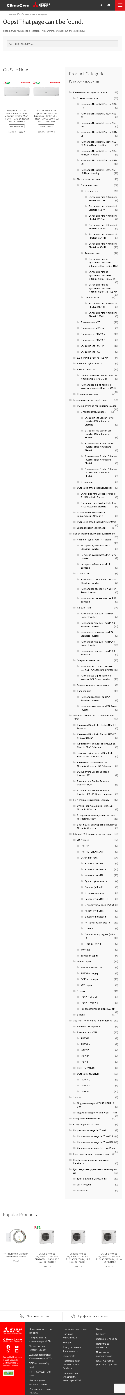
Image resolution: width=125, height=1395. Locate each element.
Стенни (89, 928)
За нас (99, 1329)
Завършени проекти (106, 1339)
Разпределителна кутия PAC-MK (98, 1008)
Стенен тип (83, 573)
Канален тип (84, 607)
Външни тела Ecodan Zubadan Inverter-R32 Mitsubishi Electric (101, 472)
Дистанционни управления (92, 1178)
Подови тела (92, 297)
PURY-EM (85, 1044)
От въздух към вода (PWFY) (99, 904)
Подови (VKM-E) (93, 943)
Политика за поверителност (104, 1354)
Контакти (101, 1334)
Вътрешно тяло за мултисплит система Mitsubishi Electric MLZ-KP (103, 288)
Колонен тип (84, 690)
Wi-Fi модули (84, 1184)
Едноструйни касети (96, 881)
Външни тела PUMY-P (92, 345)
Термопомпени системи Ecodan (90, 400)
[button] (120, 5)
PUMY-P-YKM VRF (89, 1002)
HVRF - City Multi (86, 1067)
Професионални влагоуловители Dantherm (71, 1364)
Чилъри (77, 1097)
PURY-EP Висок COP (91, 967)
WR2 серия (86, 985)
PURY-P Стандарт (90, 973)
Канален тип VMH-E (95, 869)
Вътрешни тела (89, 185)
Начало (11, 14)
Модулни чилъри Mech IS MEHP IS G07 (97, 1112)
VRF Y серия (83, 839)
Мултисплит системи (88, 179)
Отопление (87, 481)
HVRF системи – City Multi (40, 1374)
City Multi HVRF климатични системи (92, 1020)
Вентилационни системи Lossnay (91, 799)
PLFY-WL (85, 1079)
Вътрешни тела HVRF (88, 1073)
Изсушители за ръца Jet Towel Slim (96, 1136)
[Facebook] (8, 1347)
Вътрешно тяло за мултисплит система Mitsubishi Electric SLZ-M (102, 262)
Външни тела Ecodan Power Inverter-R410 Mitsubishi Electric (99, 447)
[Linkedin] (17, 1351)
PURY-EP (85, 1061)
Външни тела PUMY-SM (93, 333)
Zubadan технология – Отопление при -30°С (40, 1357)
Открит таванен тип (88, 660)
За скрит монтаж (86, 369)
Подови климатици (87, 394)
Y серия (81, 1014)
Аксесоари (82, 1190)
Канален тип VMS (94, 863)
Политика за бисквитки (102, 1346)
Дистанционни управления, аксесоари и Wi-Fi (72, 1377)
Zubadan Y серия (89, 955)
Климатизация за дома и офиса (90, 92)
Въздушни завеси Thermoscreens (91, 1153)
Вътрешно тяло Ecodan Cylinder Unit (96, 521)
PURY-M (85, 1038)
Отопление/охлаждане (93, 411)
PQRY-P (85, 1050)
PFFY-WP (85, 1085)
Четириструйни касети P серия (94, 539)
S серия (81, 991)
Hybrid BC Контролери (89, 1026)
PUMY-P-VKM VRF (90, 996)
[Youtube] (17, 1347)
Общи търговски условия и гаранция (106, 1363)
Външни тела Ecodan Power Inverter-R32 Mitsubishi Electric (99, 421)
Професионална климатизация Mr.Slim (94, 533)
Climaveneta (69, 1356)
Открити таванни (94, 892)
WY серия (85, 949)
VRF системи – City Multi (39, 1365)
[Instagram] (8, 1351)
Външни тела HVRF (87, 1032)
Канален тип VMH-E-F (96, 898)
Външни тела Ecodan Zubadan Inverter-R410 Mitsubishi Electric (101, 460)
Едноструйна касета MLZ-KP (92, 357)
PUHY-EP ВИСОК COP (92, 851)
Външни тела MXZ (90, 322)
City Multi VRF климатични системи (92, 833)
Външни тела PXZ (90, 351)
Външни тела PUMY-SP (93, 339)
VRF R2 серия (84, 961)
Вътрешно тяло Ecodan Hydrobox (94, 487)
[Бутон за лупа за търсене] (101, 5)
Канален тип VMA (94, 875)
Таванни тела (92, 253)
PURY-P (85, 1056)
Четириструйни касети (89, 363)
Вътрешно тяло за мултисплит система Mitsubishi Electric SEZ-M (102, 275)
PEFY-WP (85, 1091)
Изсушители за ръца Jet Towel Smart (97, 1148)
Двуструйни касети (95, 916)
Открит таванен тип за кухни (93, 685)
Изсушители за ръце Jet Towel (89, 1130)
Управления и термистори (91, 527)
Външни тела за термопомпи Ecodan (96, 405)
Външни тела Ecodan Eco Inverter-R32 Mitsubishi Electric (98, 434)
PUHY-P (85, 845)
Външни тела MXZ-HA (92, 328)
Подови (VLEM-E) (94, 887)
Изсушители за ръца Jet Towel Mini (96, 1142)
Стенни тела (91, 190)
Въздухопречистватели (86, 1124)
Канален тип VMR (94, 910)
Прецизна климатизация (86, 1118)
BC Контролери (89, 979)
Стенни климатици (87, 98)
